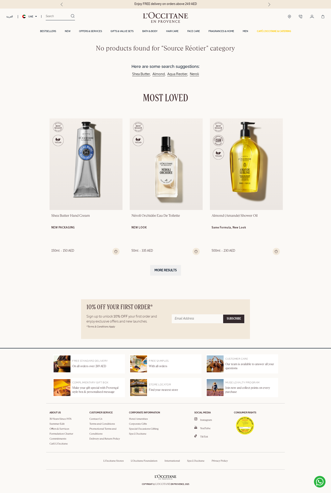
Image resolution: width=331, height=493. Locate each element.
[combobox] (58, 16)
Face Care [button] (193, 31)
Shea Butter (141, 74)
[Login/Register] (312, 16)
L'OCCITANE (162, 484)
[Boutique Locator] (289, 16)
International (172, 461)
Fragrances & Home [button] (221, 31)
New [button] (67, 31)
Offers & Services (59, 429)
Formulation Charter (61, 434)
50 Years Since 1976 (61, 419)
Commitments (58, 439)
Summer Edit (57, 424)
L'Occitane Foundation (144, 461)
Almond (158, 74)
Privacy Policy (220, 461)
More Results (165, 270)
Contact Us (95, 419)
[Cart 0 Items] (323, 16)
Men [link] (245, 31)
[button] (274, 31)
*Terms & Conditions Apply (100, 326)
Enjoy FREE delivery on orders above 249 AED (165, 4)
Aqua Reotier (177, 74)
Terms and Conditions (102, 424)
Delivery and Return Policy (104, 439)
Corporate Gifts (138, 424)
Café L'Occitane (59, 443)
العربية (9, 16)
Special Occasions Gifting (144, 429)
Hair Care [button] (172, 31)
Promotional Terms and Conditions (102, 431)
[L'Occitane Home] (165, 17)
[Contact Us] (300, 16)
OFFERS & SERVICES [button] (90, 31)
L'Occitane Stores (113, 461)
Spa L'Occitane (137, 434)
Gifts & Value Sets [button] (122, 31)
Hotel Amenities (138, 419)
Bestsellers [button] (48, 31)
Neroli (194, 74)
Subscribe (234, 319)
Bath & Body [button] (150, 31)
